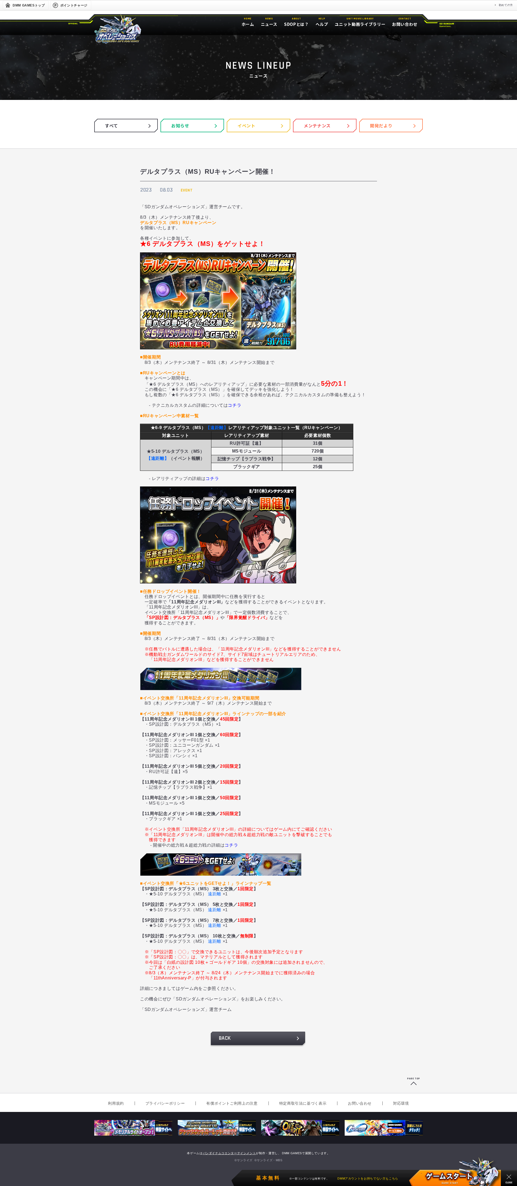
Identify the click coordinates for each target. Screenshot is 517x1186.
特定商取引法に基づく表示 (303, 1103)
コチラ (234, 405)
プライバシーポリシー (165, 1103)
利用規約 (116, 1103)
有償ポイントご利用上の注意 (231, 1103)
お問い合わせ (360, 1103)
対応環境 (401, 1103)
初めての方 (506, 5)
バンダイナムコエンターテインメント (229, 1153)
